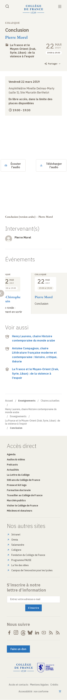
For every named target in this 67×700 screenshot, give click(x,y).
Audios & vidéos (16, 459)
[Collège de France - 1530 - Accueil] (33, 9)
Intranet (15, 534)
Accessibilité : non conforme (33, 691)
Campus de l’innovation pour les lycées (32, 570)
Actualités (13, 469)
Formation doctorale (19, 490)
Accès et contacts (18, 684)
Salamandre (17, 544)
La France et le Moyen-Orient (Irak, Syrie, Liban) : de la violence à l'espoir (35, 373)
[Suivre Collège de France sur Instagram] (16, 632)
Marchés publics (16, 500)
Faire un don (18, 649)
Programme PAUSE (21, 560)
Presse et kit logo (16, 485)
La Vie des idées (20, 565)
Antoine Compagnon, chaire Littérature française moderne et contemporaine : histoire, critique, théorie (34, 355)
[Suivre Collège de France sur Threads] (23, 632)
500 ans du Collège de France (23, 480)
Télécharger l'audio (54, 165)
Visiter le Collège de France (22, 505)
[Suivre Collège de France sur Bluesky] (30, 632)
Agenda (11, 454)
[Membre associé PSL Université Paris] (45, 668)
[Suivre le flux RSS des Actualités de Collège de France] (50, 632)
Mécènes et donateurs (19, 510)
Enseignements (18, 416)
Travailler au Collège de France (24, 495)
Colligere (16, 549)
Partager (52, 63)
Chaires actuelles (50, 400)
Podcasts (12, 464)
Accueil (9, 400)
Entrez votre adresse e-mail (25, 599)
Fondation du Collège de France (28, 555)
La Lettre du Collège (18, 474)
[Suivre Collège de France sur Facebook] (9, 632)
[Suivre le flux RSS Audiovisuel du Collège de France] (57, 632)
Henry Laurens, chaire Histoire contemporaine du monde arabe (33, 338)
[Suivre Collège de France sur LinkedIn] (37, 632)
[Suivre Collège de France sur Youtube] (43, 632)
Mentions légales (39, 684)
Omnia (14, 539)
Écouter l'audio (16, 165)
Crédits (54, 684)
